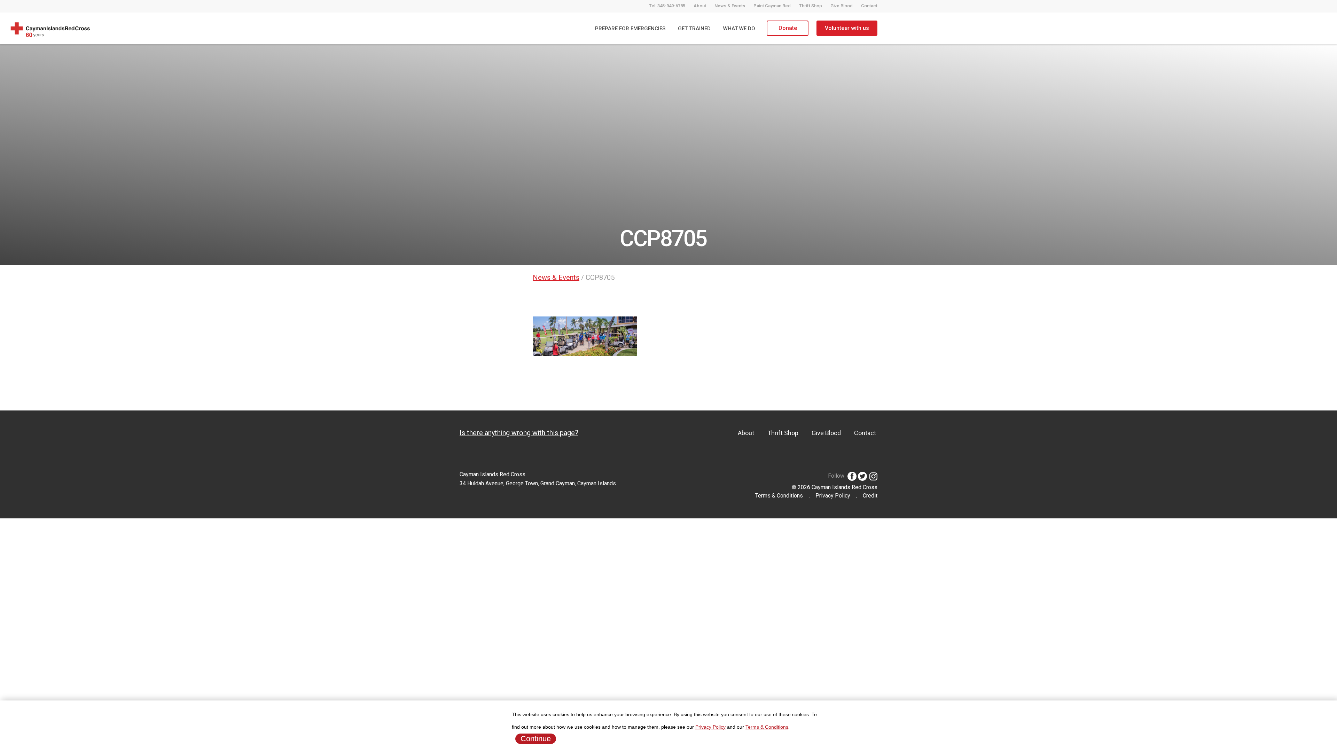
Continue (536, 738)
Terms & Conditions (779, 495)
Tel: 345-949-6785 (667, 5)
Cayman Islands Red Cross (844, 487)
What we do (739, 28)
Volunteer (847, 28)
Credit (870, 495)
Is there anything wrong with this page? (519, 433)
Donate (788, 28)
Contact (869, 5)
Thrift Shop (810, 5)
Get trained (694, 28)
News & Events (729, 5)
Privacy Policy (832, 495)
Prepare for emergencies (630, 28)
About (700, 5)
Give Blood (841, 5)
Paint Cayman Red (772, 5)
